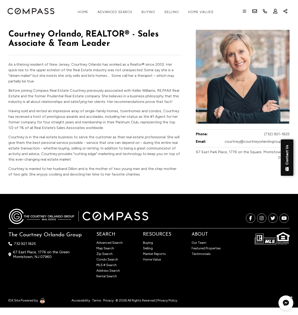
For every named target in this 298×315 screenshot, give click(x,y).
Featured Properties (206, 248)
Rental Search (106, 276)
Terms (96, 300)
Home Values (200, 12)
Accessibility (80, 300)
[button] (285, 302)
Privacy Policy (167, 300)
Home (83, 12)
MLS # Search (106, 265)
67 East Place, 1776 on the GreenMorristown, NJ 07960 (41, 254)
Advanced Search (115, 12)
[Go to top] (285, 289)
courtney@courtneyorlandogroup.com (257, 141)
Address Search (108, 271)
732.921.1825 (25, 243)
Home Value (152, 259)
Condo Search (107, 259)
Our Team (199, 243)
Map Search (105, 248)
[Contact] (285, 279)
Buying (148, 12)
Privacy (108, 300)
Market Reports (154, 254)
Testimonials (201, 254)
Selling (171, 12)
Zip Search (104, 254)
